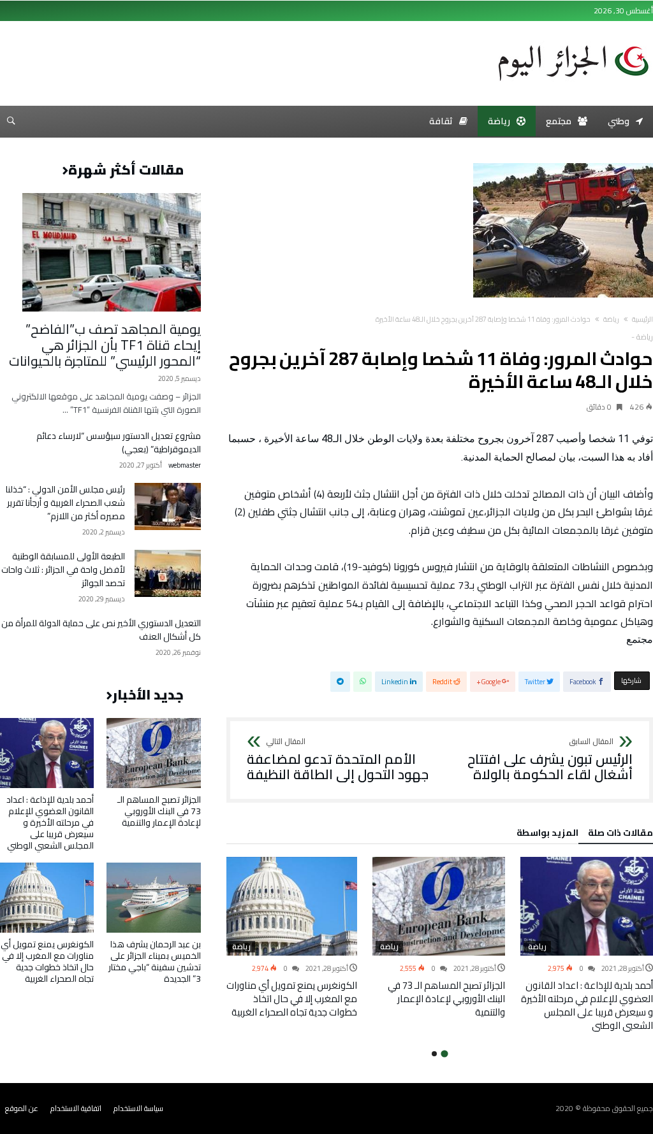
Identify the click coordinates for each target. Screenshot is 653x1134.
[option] (586, 945)
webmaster (184, 465)
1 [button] (444, 1054)
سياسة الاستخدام (138, 1108)
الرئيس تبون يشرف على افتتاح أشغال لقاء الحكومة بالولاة (550, 760)
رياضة (611, 319)
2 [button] (434, 1053)
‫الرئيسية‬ (642, 319)
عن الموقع (21, 1108)
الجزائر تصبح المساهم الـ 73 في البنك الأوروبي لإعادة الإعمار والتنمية (446, 998)
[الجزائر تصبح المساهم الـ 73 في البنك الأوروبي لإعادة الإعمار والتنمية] (438, 906)
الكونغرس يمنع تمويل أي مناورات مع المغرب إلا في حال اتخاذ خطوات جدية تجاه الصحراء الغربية (291, 998)
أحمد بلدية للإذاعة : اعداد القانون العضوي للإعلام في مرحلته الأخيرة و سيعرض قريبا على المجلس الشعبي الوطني (587, 1005)
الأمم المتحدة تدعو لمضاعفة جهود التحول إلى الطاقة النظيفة (338, 760)
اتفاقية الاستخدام (75, 1108)
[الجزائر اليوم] (573, 41)
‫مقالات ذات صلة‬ (620, 834)
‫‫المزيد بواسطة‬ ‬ (545, 834)
